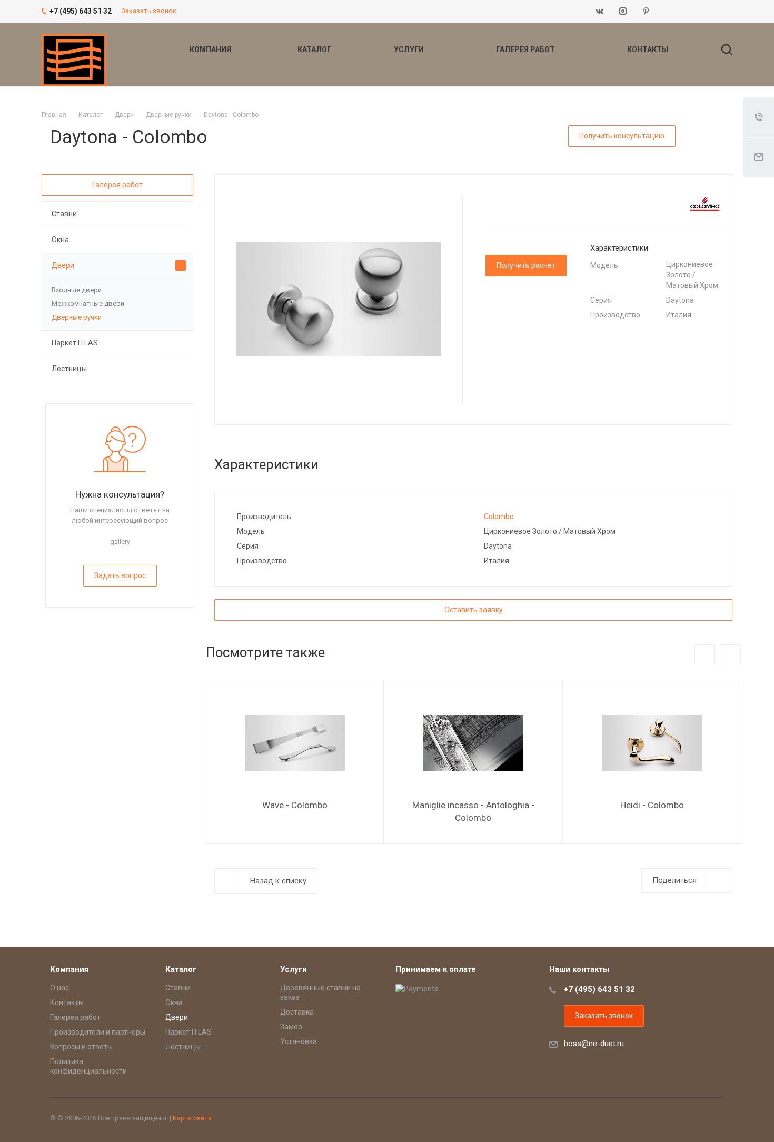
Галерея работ (526, 49)
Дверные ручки (77, 317)
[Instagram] (622, 11)
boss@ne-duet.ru (594, 1043)
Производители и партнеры (97, 1032)
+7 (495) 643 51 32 (599, 989)
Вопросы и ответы (81, 1046)
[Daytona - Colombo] (338, 298)
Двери (63, 265)
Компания (211, 49)
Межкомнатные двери (88, 303)
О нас (59, 988)
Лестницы (69, 368)
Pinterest (646, 11)
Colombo (499, 516)
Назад (704, 654)
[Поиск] (721, 49)
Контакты (647, 49)
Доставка (297, 1012)
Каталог (315, 49)
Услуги (409, 49)
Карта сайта (192, 1118)
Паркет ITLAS (75, 343)
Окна (60, 239)
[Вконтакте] (599, 11)
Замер (291, 1026)
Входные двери (77, 290)
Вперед (731, 654)
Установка (298, 1041)
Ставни (64, 214)
